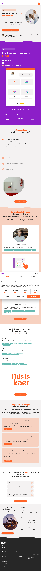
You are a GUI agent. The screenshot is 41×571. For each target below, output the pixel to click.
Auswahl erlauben (20, 296)
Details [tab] (20, 276)
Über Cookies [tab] (34, 276)
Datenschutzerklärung (19, 557)
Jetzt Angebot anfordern (20, 202)
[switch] (15, 292)
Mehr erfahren (8, 430)
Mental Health (4, 562)
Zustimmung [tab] (7, 276)
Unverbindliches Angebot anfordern (10, 30)
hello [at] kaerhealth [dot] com (33, 514)
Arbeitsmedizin (4, 557)
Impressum (17, 555)
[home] (2, 3)
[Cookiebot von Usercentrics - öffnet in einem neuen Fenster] (35, 273)
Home (3, 555)
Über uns (3, 567)
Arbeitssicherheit (5, 559)
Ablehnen (7, 296)
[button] (37, 1)
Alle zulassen (33, 296)
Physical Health (4, 560)
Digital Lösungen (5, 564)
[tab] (15, 139)
